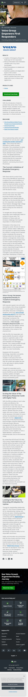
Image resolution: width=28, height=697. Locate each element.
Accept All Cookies (13, 684)
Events (18, 642)
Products (4, 636)
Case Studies (7, 27)
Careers (4, 642)
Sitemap (9, 669)
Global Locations (20, 644)
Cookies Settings (17, 669)
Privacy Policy (19, 667)
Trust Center (12, 667)
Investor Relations (20, 633)
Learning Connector (7, 639)
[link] (8, 588)
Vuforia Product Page (9, 125)
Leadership (4, 644)
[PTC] (14, 662)
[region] (13, 685)
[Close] (24, 676)
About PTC (4, 633)
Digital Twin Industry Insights (11, 129)
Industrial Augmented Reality (11, 127)
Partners (18, 639)
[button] (11, 94)
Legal (5, 667)
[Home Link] (2, 27)
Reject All (13, 688)
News (17, 636)
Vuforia (6, 88)
